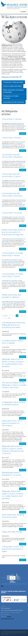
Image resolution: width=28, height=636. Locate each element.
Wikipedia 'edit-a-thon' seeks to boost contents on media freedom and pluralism (12, 495)
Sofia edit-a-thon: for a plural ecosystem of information (11, 423)
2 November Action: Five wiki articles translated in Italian (13, 549)
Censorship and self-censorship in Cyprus (11, 175)
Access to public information (12, 86)
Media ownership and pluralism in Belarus (11, 295)
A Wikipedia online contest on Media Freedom (13, 403)
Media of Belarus (6, 304)
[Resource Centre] (14, 5)
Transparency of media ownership (10, 97)
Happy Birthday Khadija (12, 531)
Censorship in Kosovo (11, 137)
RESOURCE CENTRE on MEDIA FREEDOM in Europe (13, 592)
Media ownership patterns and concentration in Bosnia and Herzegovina (13, 232)
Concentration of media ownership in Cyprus (12, 275)
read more (22, 133)
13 (5, 318)
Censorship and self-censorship (13, 102)
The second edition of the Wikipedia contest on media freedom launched (14, 385)
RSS (2, 586)
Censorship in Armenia (12, 212)
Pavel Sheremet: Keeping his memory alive (13, 515)
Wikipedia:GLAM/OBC (10, 77)
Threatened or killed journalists (13, 82)
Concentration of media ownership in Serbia (12, 254)
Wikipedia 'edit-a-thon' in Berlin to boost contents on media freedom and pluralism (13, 363)
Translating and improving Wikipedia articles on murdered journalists (13, 325)
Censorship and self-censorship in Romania (12, 194)
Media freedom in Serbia (13, 262)
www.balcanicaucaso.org (7, 618)
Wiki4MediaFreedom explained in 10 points (11, 473)
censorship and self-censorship (17, 126)
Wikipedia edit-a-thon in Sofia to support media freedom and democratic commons (13, 450)
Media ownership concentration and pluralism (13, 91)
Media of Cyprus (11, 283)
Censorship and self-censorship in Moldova (12, 155)
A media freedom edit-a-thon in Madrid (12, 341)
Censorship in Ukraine (12, 119)
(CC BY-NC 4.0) (12, 634)
